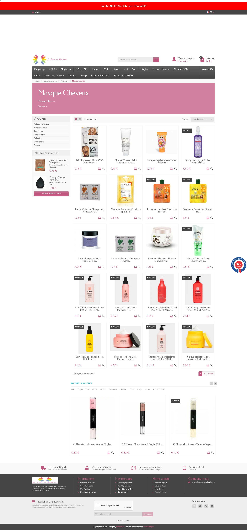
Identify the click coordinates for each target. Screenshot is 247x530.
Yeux (134, 69)
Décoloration (39, 142)
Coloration (38, 138)
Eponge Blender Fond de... (57, 178)
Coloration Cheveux (54, 75)
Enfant (37, 75)
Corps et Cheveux (160, 69)
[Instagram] (212, 506)
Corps (139, 389)
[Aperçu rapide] (103, 168)
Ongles (144, 69)
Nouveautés (207, 69)
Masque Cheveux (40, 128)
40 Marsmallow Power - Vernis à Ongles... (193, 444)
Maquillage (39, 69)
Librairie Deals (160, 486)
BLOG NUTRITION (123, 75)
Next (215, 383)
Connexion (183, 61)
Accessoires (112, 389)
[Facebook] (194, 506)
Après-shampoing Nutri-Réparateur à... (89, 259)
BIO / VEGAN (180, 69)
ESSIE (106, 69)
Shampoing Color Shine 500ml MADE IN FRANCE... (162, 308)
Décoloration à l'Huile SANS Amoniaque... (89, 161)
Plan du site (159, 489)
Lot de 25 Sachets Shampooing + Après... (125, 259)
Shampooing (38, 131)
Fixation (37, 145)
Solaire (147, 389)
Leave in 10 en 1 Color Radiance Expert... (125, 308)
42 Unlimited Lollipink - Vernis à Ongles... (92, 444)
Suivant (210, 374)
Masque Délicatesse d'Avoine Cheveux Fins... (162, 259)
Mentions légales (161, 483)
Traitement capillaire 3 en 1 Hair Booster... (162, 210)
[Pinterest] (206, 506)
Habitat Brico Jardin (124, 489)
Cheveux (40, 119)
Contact (38, 12)
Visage (83, 75)
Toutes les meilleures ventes (51, 193)
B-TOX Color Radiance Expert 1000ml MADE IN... (89, 308)
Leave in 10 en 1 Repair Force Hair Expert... (90, 358)
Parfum (95, 69)
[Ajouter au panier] (99, 168)
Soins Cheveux (39, 135)
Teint (125, 69)
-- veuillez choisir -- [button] (199, 119)
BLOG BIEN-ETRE (100, 75)
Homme (72, 75)
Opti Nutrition (85, 489)
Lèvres (116, 69)
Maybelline (66, 69)
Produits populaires (81, 383)
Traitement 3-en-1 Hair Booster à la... (198, 210)
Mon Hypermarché (124, 486)
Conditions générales (88, 492)
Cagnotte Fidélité (86, 486)
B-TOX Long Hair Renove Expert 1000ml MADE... (198, 308)
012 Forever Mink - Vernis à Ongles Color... (142, 444)
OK (156, 59)
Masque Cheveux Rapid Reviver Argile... (198, 259)
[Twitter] (200, 506)
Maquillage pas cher (124, 483)
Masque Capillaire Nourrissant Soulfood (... (162, 161)
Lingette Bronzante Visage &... (58, 161)
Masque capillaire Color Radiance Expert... (125, 358)
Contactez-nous (160, 492)
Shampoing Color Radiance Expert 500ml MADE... (162, 358)
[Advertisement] (123, 34)
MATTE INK (81, 69)
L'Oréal (53, 69)
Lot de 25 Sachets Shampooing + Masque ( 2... (89, 210)
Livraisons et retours (87, 483)
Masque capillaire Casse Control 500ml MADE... (198, 358)
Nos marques (122, 492)
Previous (211, 383)
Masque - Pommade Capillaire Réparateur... (126, 210)
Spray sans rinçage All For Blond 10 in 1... (198, 161)
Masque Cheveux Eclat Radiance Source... (126, 161)
